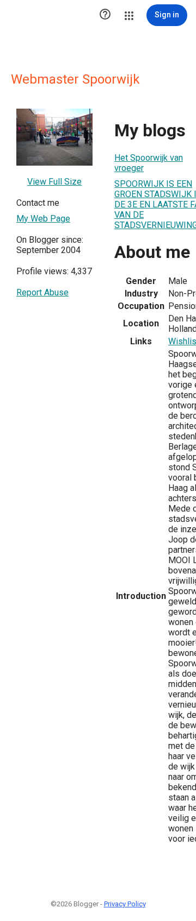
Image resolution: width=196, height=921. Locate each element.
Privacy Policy (125, 904)
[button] (105, 15)
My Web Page (43, 218)
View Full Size (54, 181)
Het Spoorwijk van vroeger (148, 163)
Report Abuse (42, 292)
